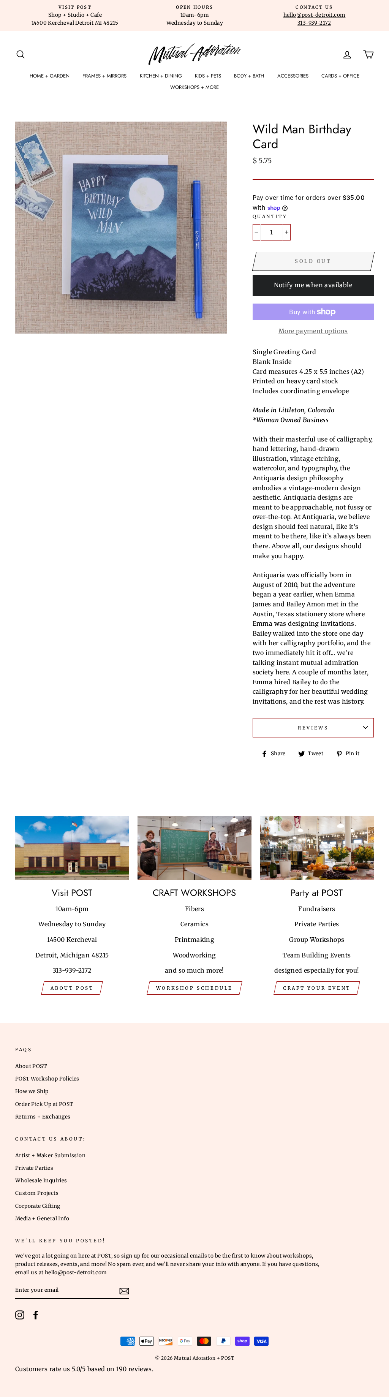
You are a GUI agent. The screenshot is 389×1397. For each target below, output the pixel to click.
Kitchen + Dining (161, 75)
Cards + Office (340, 75)
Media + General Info (42, 1218)
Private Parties (34, 1168)
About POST (31, 1066)
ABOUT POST (72, 988)
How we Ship (31, 1091)
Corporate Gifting (37, 1206)
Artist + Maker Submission (50, 1155)
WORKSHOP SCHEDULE (194, 988)
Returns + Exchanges (43, 1117)
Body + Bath (249, 75)
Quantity (270, 216)
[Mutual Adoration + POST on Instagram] (19, 1314)
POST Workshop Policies (47, 1079)
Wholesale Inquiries (41, 1180)
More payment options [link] (313, 331)
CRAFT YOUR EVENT (317, 988)
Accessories (292, 75)
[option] (75, 15)
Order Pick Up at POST (44, 1104)
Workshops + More (194, 87)
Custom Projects (37, 1193)
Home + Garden (50, 75)
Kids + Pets (208, 75)
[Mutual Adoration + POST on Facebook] (35, 1314)
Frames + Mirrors (104, 75)
